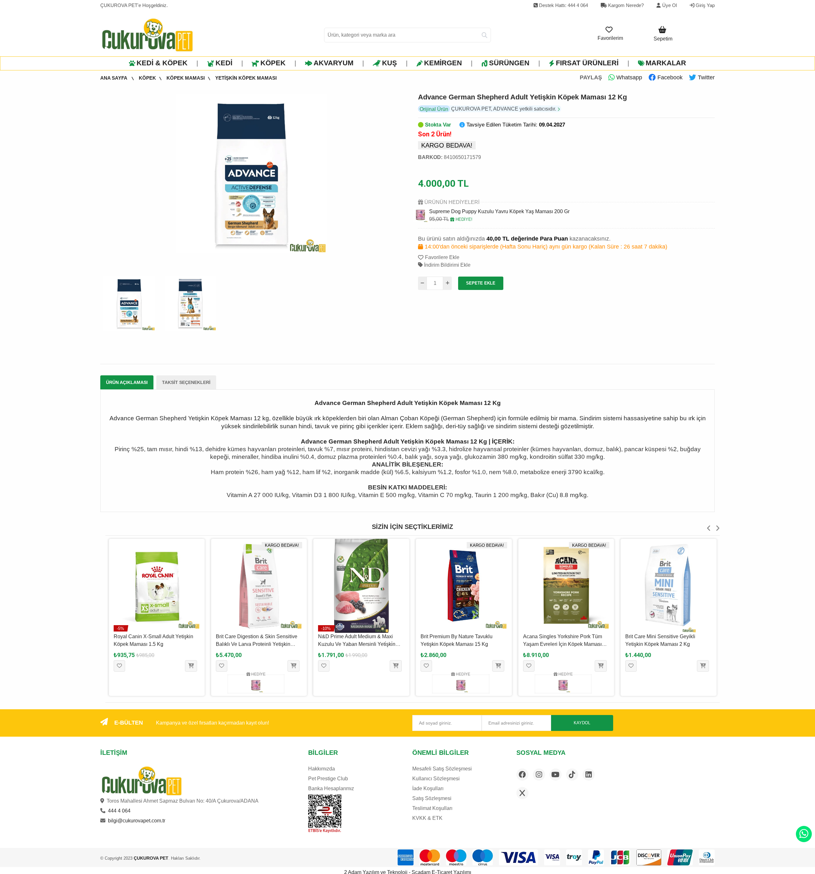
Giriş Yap (704, 5)
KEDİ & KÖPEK (162, 63)
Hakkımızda (321, 768)
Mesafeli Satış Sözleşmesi (442, 768)
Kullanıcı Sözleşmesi (436, 778)
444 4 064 (119, 810)
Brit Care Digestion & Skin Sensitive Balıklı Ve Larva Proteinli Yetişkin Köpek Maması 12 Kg (154, 644)
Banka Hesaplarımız (331, 788)
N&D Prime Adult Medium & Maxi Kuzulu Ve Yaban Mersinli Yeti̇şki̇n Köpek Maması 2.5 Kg (254, 644)
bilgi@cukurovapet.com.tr (136, 820)
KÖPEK (273, 63)
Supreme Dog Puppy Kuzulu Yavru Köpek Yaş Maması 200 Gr (499, 211)
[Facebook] (522, 775)
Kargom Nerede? (625, 5)
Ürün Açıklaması (127, 382)
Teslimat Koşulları (432, 808)
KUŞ (389, 63)
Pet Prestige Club (328, 778)
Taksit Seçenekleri (186, 382)
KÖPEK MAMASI (186, 78)
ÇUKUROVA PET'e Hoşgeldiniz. (134, 5)
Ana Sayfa (114, 78)
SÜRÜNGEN (509, 63)
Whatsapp (628, 77)
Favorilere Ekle (442, 257)
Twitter (705, 77)
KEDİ (224, 63)
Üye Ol (669, 5)
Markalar (666, 63)
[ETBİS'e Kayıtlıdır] (324, 814)
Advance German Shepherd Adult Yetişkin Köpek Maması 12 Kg (522, 97)
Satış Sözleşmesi (431, 798)
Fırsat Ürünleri (587, 63)
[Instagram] (539, 775)
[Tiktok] (572, 775)
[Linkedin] (589, 775)
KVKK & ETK (427, 818)
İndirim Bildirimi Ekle (447, 265)
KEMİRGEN (443, 63)
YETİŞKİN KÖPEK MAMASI (246, 78)
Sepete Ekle (480, 283)
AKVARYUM (333, 63)
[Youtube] (555, 775)
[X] (522, 793)
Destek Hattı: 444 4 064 (563, 5)
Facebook (669, 77)
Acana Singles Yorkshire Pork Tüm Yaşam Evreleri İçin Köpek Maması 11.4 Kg (460, 644)
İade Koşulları (427, 788)
